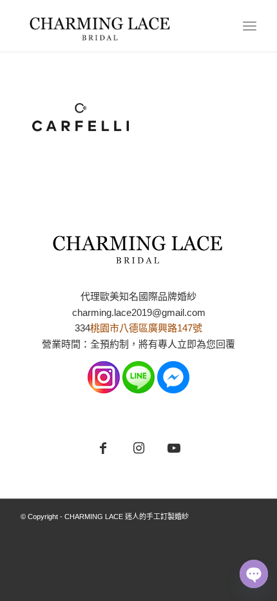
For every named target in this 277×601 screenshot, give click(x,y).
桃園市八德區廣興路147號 (146, 327)
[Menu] (249, 25)
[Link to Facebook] (103, 448)
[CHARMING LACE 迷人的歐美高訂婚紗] (115, 26)
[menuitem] (249, 25)
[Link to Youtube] (174, 448)
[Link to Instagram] (139, 448)
